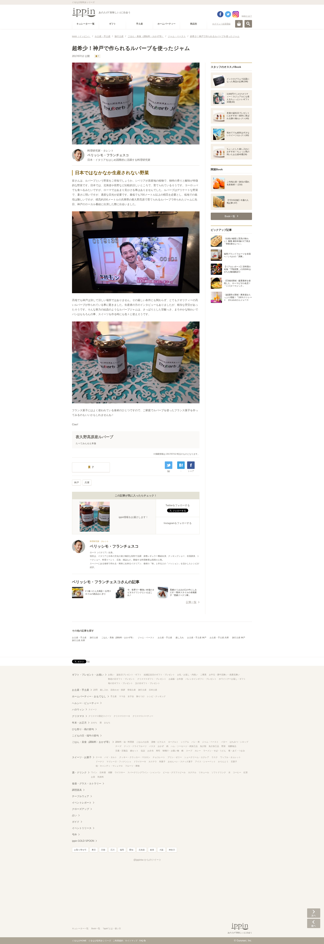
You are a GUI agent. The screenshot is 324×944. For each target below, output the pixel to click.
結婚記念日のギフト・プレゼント (159, 674)
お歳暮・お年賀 (176, 679)
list (168, 471)
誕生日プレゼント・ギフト (129, 674)
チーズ (118, 746)
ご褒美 (203, 674)
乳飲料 (101, 777)
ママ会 (122, 696)
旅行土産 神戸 (238, 637)
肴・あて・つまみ (236, 751)
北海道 (142, 850)
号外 (74, 834)
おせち (94, 722)
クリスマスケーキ (122, 716)
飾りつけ (140, 696)
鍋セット (134, 751)
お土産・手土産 (79, 637)
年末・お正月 (79, 722)
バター (224, 742)
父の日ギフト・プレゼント (147, 683)
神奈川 (172, 850)
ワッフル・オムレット (230, 757)
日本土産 (153, 690)
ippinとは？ (247, 16)
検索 (248, 24)
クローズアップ (80, 809)
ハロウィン (78, 709)
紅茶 (246, 772)
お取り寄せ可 (80, 850)
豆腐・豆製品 (121, 751)
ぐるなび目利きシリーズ (99, 941)
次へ (313, 913)
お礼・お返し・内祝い (187, 674)
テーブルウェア (80, 796)
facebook (220, 14)
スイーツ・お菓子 (82, 757)
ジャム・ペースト (146, 637)
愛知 (131, 850)
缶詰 (143, 751)
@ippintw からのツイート (147, 859)
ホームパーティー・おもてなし (89, 696)
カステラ (152, 761)
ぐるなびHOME (79, 941)
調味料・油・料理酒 (124, 742)
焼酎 (110, 772)
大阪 (161, 850)
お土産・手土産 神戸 (196, 637)
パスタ (152, 746)
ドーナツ (100, 761)
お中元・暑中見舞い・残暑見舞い (224, 674)
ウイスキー (120, 772)
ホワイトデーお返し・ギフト (232, 679)
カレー (198, 751)
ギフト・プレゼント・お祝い (88, 674)
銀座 (152, 850)
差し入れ (180, 637)
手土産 (113, 696)
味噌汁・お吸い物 (171, 751)
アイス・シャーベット (205, 761)
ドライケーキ (140, 761)
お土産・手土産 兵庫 (219, 637)
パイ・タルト (110, 757)
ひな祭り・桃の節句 (83, 729)
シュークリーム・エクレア (196, 757)
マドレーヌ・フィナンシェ (118, 761)
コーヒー (237, 772)
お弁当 (150, 751)
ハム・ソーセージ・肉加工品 (184, 746)
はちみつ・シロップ (239, 742)
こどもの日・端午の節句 (85, 735)
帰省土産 (132, 690)
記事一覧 (191, 602)
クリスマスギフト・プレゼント (151, 679)
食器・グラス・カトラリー (86, 783)
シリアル (185, 742)
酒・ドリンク (79, 772)
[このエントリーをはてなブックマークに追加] (181, 465)
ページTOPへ (313, 935)
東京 (94, 850)
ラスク (215, 757)
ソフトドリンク (219, 772)
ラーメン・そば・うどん (214, 751)
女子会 (131, 696)
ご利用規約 (118, 941)
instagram (235, 14)
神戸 (76, 482)
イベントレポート (82, 802)
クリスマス (78, 716)
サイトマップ (131, 941)
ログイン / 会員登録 (221, 24)
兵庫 (87, 482)
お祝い (111, 674)
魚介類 (203, 746)
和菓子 (162, 761)
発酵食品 (232, 746)
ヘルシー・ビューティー (85, 703)
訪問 (95, 690)
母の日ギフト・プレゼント (120, 683)
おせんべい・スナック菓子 (180, 761)
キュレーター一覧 (80, 928)
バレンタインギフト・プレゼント (200, 679)
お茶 (93, 777)
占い (74, 815)
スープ (189, 751)
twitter (228, 14)
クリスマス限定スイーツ (99, 716)
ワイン (94, 772)
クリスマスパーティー (143, 716)
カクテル (192, 772)
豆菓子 (234, 761)
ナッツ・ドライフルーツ (135, 746)
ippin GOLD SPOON (83, 840)
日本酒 (103, 772)
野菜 (223, 746)
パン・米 (195, 742)
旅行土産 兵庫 (78, 640)
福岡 (122, 850)
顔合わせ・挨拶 (118, 690)
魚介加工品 (214, 746)
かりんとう (223, 761)
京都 (103, 850)
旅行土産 (94, 637)
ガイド (75, 821)
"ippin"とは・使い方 (112, 928)
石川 (112, 850)
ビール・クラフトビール (174, 772)
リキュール (204, 772)
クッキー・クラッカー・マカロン (134, 757)
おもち (107, 722)
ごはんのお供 (142, 742)
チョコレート (159, 757)
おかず (161, 746)
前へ (313, 923)
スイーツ (92, 709)
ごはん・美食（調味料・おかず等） (117, 637)
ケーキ (99, 757)
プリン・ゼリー (174, 757)
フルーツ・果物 (132, 766)
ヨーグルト (173, 742)
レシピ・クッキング (156, 696)
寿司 (158, 751)
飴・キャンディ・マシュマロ (109, 766)
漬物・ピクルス (158, 742)
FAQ (141, 941)
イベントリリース (82, 828)
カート (239, 24)
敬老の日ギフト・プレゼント (121, 679)
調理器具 (77, 790)
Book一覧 (95, 928)
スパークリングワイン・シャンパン (144, 772)
